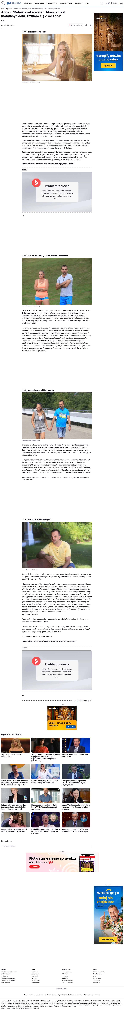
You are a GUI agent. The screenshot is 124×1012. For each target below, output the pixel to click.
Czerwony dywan (66, 3)
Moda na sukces (36, 980)
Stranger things (36, 982)
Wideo (87, 3)
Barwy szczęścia (36, 974)
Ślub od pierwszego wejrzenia (8, 978)
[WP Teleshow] (15, 3)
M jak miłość (35, 976)
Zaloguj (115, 3)
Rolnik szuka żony (5, 974)
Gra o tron (34, 978)
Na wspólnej (35, 972)
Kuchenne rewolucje (67, 980)
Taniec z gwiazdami (6, 982)
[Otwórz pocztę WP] (101, 3)
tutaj (37, 1008)
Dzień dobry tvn (5, 976)
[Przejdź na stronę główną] (3, 5)
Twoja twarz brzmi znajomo (8, 980)
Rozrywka (27, 3)
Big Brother (65, 978)
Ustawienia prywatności (91, 995)
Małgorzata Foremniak (99, 972)
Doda (94, 976)
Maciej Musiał (96, 982)
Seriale (78, 3)
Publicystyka (52, 3)
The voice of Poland (67, 982)
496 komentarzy (76, 25)
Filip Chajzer (96, 980)
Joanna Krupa (97, 978)
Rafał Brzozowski (97, 974)
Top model (65, 976)
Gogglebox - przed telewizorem (9, 972)
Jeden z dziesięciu (67, 972)
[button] (107, 3)
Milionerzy (65, 974)
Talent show (39, 3)
